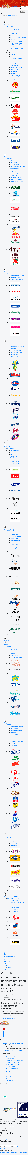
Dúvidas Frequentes (11, 1066)
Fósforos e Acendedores (17, 902)
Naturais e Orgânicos (16, 62)
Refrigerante (13, 175)
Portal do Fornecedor (12, 1070)
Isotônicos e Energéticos (17, 173)
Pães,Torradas (14, 65)
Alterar (14, 6)
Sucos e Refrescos (15, 177)
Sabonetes (13, 549)
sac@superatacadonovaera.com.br (12, 1050)
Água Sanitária (14, 728)
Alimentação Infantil (15, 650)
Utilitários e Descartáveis (11, 896)
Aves (11, 31)
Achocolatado (14, 28)
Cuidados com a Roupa (10, 343)
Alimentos (7, 24)
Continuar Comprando (6, 1152)
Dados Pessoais (10, 953)
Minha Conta (9, 1077)
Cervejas (12, 170)
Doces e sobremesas (16, 43)
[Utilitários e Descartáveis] (5, 894)
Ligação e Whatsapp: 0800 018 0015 (13, 1043)
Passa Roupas (14, 354)
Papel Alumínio (14, 907)
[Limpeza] (5, 721)
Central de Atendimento (8, 1018)
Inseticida (13, 743)
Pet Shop (6, 836)
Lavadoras (13, 460)
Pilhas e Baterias (15, 277)
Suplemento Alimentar (16, 77)
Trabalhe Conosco (11, 1072)
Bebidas (6, 157)
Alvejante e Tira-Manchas (17, 346)
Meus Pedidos (10, 954)
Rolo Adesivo (14, 909)
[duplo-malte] (15, 255)
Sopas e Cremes (15, 75)
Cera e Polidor (14, 734)
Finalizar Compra (17, 1152)
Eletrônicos (7, 446)
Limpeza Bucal (14, 544)
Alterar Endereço (10, 956)
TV (11, 452)
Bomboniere (13, 33)
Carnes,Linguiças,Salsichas (18, 37)
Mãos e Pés (13, 546)
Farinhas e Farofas (15, 45)
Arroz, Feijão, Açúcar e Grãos (18, 30)
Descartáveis (14, 900)
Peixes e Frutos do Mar (16, 67)
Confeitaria (13, 39)
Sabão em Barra (15, 356)
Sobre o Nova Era (11, 1057)
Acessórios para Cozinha (17, 275)
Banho (12, 651)
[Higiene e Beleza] (5, 527)
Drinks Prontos (14, 164)
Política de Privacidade (12, 1064)
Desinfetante (14, 736)
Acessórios (13, 845)
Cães (11, 839)
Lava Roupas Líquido (16, 352)
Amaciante (13, 348)
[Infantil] (5, 642)
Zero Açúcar (13, 79)
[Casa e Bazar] (5, 270)
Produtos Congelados (16, 69)
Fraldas (12, 653)
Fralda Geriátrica (15, 540)
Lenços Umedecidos (16, 655)
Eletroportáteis (14, 456)
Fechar (3, 1148)
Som (11, 454)
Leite (11, 52)
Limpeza (6, 723)
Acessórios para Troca (16, 648)
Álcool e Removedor (16, 730)
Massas (12, 54)
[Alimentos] (5, 22)
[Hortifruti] (5, 638)
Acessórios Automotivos (11, 949)
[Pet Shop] (5, 444)
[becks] (15, 220)
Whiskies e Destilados (16, 181)
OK (18, 1146)
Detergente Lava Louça (16, 741)
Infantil (6, 644)
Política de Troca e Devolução (14, 1060)
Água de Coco (14, 162)
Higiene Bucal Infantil (16, 657)
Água (11, 160)
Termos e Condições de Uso (14, 1062)
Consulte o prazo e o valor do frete (9, 1139)
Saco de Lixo (14, 911)
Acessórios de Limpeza (16, 726)
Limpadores (13, 745)
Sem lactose (13, 71)
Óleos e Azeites (14, 63)
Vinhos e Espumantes (16, 179)
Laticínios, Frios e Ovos (16, 48)
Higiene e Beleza (9, 529)
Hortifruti (12, 47)
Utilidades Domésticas (16, 279)
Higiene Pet (13, 843)
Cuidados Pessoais (15, 536)
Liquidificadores (14, 463)
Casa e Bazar (8, 272)
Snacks (12, 73)
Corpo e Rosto (14, 534)
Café (11, 35)
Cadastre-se (9, 1080)
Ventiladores (13, 458)
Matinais (12, 56)
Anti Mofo (13, 732)
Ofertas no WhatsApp (12, 1068)
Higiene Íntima (14, 542)
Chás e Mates (14, 172)
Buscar (22, 4)
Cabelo (12, 533)
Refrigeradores (14, 461)
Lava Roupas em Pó (16, 350)
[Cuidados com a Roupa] (5, 341)
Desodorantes (14, 538)
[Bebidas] (5, 155)
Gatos (12, 841)
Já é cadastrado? (12, 15)
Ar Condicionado (15, 450)
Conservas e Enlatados (16, 41)
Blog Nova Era (10, 1058)
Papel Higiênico (14, 548)
